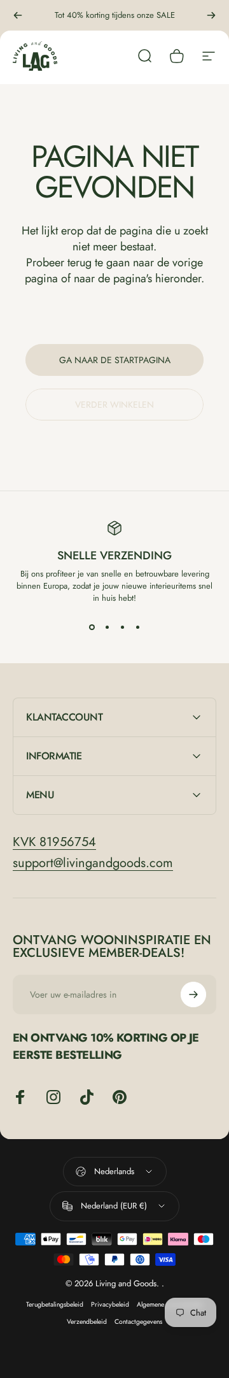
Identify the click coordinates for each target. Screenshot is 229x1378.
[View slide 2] (106, 627)
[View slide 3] (122, 627)
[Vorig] (18, 15)
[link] (54, 842)
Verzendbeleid (87, 1321)
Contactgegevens (138, 1321)
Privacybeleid (110, 1304)
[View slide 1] (91, 627)
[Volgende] (211, 15)
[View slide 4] (137, 627)
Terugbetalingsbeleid (54, 1304)
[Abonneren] (193, 994)
